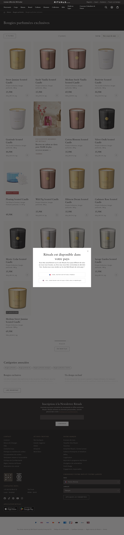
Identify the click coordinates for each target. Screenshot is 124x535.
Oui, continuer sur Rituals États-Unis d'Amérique (63, 280)
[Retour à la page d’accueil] (62, 2)
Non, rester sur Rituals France (63, 274)
